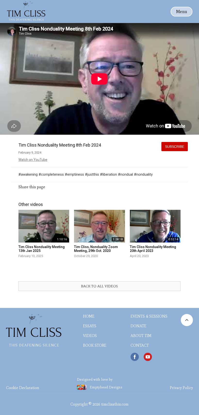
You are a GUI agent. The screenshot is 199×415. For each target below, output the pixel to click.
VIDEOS (90, 335)
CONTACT (140, 345)
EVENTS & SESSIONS (149, 316)
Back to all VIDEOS (99, 286)
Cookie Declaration (22, 387)
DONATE (138, 326)
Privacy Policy (181, 387)
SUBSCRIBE (174, 147)
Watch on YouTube (32, 160)
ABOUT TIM (141, 335)
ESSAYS (89, 326)
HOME (88, 316)
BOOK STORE (94, 345)
